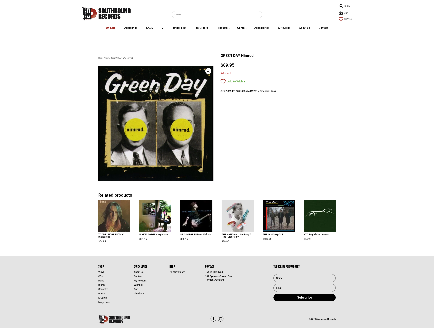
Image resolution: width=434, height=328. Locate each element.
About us (304, 27)
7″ (163, 27)
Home (100, 58)
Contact (323, 27)
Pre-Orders (201, 27)
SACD (149, 27)
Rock (113, 58)
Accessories (261, 27)
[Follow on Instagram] (220, 319)
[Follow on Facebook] (213, 319)
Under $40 (179, 27)
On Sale (110, 27)
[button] (208, 71)
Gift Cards (284, 27)
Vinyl (107, 58)
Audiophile (130, 27)
